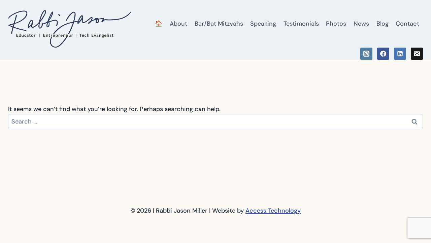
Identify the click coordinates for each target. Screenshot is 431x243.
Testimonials (301, 24)
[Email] (417, 54)
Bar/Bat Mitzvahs (219, 24)
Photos (336, 24)
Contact (407, 24)
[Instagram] (366, 54)
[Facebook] (383, 54)
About (178, 24)
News (361, 24)
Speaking (263, 24)
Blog (382, 24)
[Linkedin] (400, 54)
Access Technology (273, 211)
